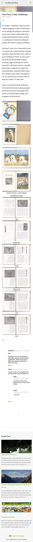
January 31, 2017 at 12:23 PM (19, 369)
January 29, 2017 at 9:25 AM (22, 350)
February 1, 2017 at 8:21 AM (21, 392)
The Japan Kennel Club (7, 517)
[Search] (30, 3)
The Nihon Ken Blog (11, 3)
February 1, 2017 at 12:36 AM (21, 378)
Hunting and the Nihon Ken (9, 454)
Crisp (10, 369)
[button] (3, 20)
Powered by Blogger (17, 536)
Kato (15, 376)
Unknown (11, 350)
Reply (10, 365)
